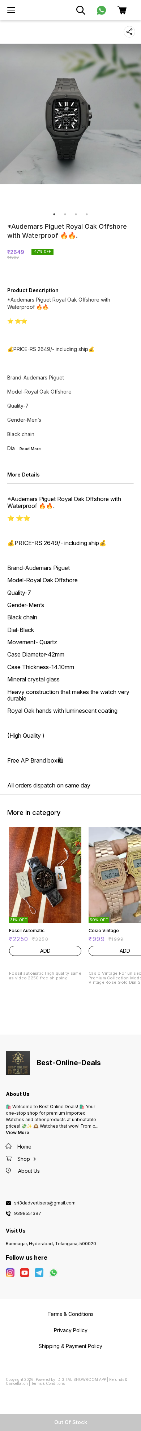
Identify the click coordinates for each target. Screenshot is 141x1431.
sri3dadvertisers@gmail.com (45, 1203)
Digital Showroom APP (81, 1379)
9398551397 (27, 1213)
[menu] (11, 10)
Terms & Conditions (48, 1383)
